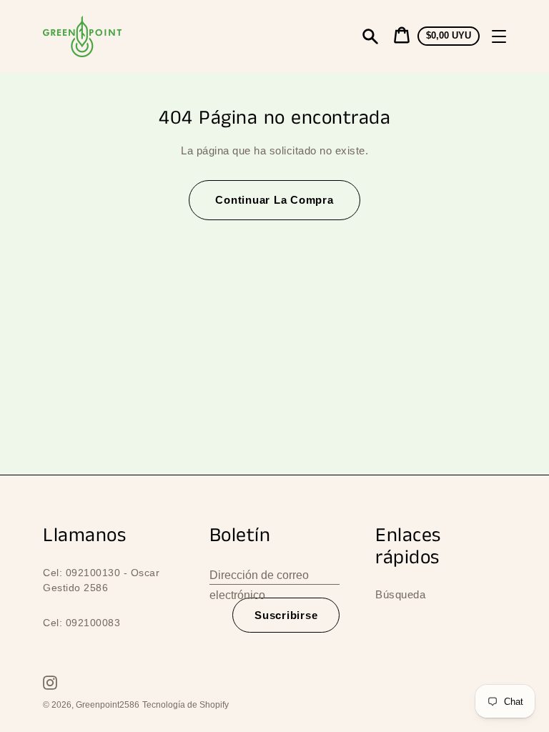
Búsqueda (400, 594)
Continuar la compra (274, 200)
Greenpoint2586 (107, 705)
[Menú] (499, 36)
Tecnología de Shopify (185, 705)
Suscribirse (285, 615)
